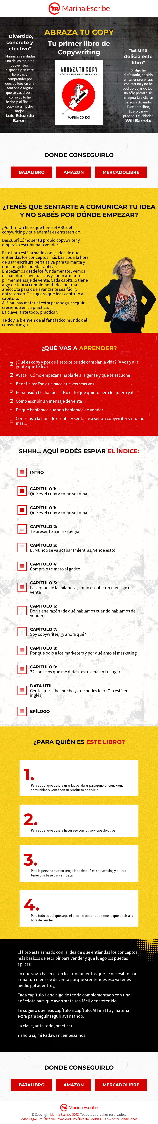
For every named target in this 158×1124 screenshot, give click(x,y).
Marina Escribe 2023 (64, 1114)
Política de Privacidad (55, 1119)
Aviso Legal (29, 1119)
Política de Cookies (87, 1119)
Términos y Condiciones (120, 1119)
